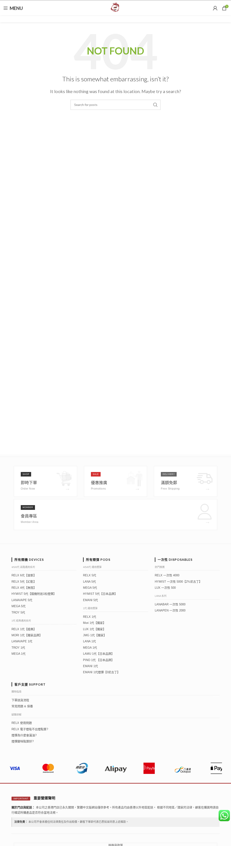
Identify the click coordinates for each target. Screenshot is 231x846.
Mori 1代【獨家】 (94, 623)
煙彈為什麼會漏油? (24, 735)
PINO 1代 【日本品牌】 (98, 660)
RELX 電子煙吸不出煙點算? (30, 729)
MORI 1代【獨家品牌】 (27, 635)
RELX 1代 (89, 616)
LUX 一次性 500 (165, 587)
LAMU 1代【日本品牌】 (98, 653)
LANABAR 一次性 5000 (170, 604)
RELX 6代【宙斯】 (24, 575)
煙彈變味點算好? (23, 741)
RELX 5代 (89, 575)
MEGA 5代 (18, 606)
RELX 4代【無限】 (24, 587)
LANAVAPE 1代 (22, 641)
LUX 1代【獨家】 (94, 629)
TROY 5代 (18, 612)
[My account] (215, 8)
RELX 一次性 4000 (167, 575)
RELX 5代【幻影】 (24, 581)
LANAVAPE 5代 (22, 600)
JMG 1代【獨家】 (94, 635)
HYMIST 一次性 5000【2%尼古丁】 (178, 581)
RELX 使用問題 (22, 723)
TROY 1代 (18, 647)
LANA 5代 (89, 581)
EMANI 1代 (90, 666)
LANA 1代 (89, 641)
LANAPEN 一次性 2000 (170, 610)
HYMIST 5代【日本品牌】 (100, 593)
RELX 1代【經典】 (24, 629)
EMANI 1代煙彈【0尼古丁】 (101, 672)
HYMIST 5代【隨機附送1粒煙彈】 (34, 593)
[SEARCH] (155, 105)
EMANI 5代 (90, 600)
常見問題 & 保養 (22, 706)
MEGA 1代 (18, 653)
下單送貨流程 (20, 700)
